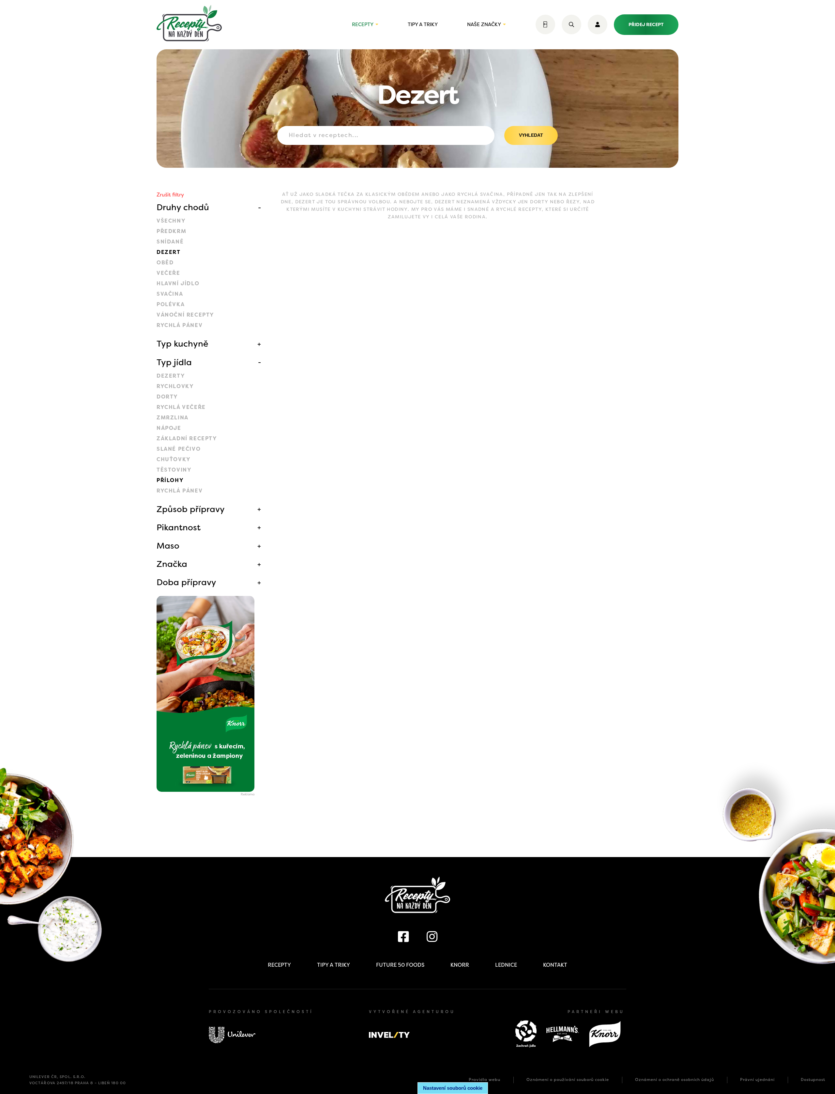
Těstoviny (174, 469)
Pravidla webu (484, 1079)
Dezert (169, 252)
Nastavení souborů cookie (452, 1088)
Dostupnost (813, 1079)
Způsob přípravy (191, 509)
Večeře (168, 273)
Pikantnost (179, 527)
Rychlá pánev (180, 325)
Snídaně (170, 241)
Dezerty (171, 375)
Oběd (165, 262)
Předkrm (171, 231)
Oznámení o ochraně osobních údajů (674, 1079)
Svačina (170, 293)
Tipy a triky (423, 24)
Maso (168, 545)
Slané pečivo (179, 448)
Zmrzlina (173, 417)
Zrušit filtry (170, 194)
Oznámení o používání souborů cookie (567, 1079)
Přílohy (170, 480)
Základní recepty (187, 438)
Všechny (171, 220)
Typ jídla (174, 362)
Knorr (459, 964)
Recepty (362, 24)
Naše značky (484, 24)
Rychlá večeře (181, 407)
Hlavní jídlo (178, 283)
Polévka (171, 304)
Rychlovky (175, 386)
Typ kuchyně (182, 343)
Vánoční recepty (185, 314)
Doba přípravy (186, 582)
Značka (172, 564)
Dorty (167, 396)
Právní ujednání (757, 1079)
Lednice (506, 964)
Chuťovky (174, 459)
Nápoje (169, 428)
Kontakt (555, 964)
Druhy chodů (183, 207)
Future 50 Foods (400, 964)
